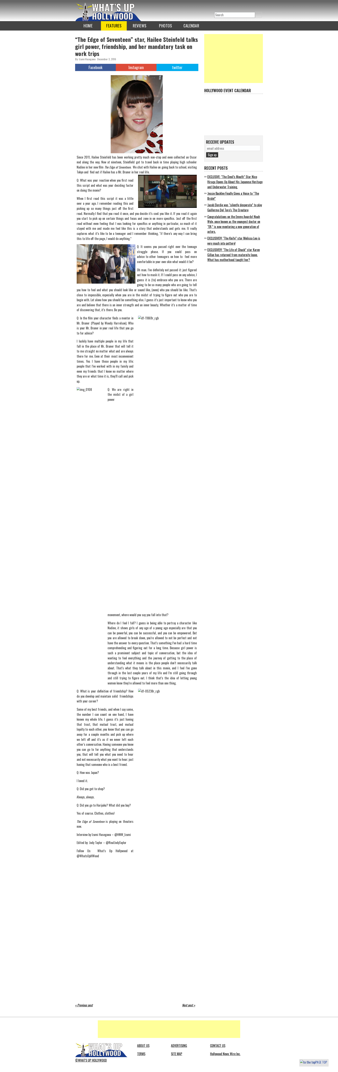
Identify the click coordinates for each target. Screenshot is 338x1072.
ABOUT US (143, 1045)
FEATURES (113, 26)
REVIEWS (140, 26)
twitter (217, 6)
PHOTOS (165, 26)
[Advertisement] (233, 58)
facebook (225, 6)
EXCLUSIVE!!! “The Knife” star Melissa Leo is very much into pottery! (233, 241)
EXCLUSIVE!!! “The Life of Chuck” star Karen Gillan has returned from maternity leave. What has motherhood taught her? (233, 254)
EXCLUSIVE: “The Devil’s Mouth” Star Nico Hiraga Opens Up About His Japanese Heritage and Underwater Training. (234, 181)
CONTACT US (217, 1045)
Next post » (188, 1005)
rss (233, 6)
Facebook (95, 67)
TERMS (141, 1053)
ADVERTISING (179, 1045)
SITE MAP (176, 1053)
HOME (88, 26)
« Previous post (84, 1005)
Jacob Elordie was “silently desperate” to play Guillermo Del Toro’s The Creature (234, 207)
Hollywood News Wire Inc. (225, 1053)
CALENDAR (191, 26)
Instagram (136, 67)
